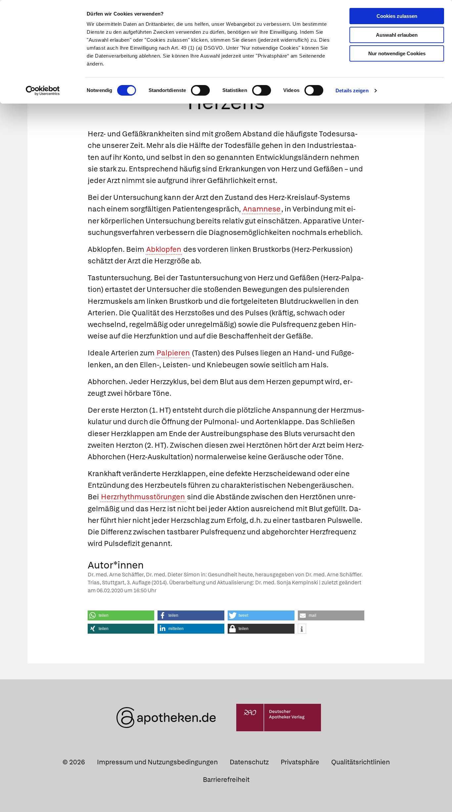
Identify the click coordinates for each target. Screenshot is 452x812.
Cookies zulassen (397, 16)
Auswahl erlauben (397, 35)
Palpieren (173, 353)
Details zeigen (352, 90)
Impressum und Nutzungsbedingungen (157, 762)
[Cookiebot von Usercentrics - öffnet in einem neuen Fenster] (43, 91)
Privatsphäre (300, 762)
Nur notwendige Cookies (397, 53)
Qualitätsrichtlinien (360, 762)
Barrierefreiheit (226, 779)
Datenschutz (249, 762)
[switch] (200, 90)
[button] (121, 615)
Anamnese (262, 209)
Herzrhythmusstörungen (143, 497)
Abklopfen (163, 249)
